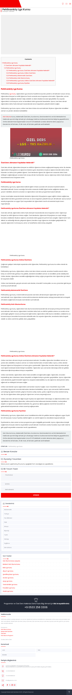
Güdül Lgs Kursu (8, 591)
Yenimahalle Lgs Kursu (10, 584)
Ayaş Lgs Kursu (7, 581)
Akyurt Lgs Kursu (8, 571)
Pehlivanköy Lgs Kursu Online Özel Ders (21, 73)
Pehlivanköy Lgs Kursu (10, 63)
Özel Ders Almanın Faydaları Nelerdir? (17, 65)
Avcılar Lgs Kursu (8, 578)
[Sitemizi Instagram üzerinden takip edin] (11, 684)
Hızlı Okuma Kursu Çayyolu (11, 561)
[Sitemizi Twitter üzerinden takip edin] (9, 684)
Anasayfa (5, 11)
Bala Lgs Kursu (7, 567)
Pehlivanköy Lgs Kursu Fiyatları (18, 83)
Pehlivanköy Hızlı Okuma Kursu (18, 78)
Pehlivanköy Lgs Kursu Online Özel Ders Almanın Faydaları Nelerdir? (30, 80)
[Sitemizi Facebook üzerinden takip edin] (6, 684)
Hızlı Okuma (7, 117)
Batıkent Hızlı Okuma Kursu (11, 564)
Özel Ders (11, 11)
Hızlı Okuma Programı (7, 635)
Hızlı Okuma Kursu (6, 629)
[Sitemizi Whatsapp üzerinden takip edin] (13, 684)
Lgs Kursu (12, 94)
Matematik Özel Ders (6, 631)
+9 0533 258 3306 (36, 607)
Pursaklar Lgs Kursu (9, 588)
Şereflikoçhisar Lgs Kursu (11, 574)
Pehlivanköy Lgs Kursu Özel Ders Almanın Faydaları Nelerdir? (27, 70)
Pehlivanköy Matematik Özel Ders (19, 75)
